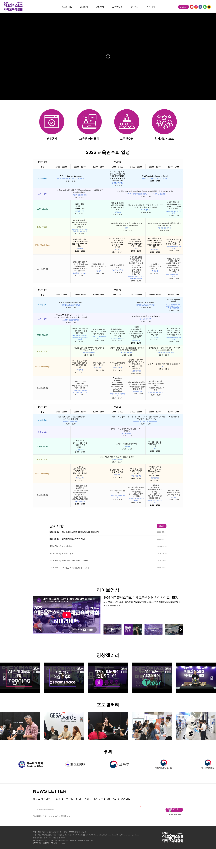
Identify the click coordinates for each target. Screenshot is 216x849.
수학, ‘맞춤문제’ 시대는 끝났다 (98, 364)
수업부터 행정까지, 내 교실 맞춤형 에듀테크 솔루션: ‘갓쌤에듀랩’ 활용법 (127, 349)
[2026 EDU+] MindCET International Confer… (70, 561)
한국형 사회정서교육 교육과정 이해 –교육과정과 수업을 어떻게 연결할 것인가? (136, 332)
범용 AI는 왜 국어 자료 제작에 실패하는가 (164, 364)
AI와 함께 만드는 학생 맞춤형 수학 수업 (155, 444)
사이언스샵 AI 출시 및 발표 (117, 364)
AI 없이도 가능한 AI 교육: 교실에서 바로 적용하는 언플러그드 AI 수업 (126, 224)
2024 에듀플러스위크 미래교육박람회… (20, 677)
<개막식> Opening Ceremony (70, 176)
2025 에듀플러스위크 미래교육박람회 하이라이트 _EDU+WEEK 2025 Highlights (143, 597)
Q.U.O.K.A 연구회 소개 (117, 266)
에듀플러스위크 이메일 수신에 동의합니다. (53, 816)
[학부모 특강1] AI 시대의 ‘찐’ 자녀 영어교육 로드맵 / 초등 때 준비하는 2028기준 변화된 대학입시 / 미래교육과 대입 (145, 418)
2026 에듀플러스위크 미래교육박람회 (20, 726)
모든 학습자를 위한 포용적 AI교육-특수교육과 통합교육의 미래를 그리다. (145, 191)
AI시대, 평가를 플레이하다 (126, 444)
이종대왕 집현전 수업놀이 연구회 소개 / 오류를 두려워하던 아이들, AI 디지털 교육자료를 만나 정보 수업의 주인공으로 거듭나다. (136, 265)
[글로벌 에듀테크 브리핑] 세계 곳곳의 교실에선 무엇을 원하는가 (80, 223)
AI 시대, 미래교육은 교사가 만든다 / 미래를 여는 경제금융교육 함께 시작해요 (136, 491)
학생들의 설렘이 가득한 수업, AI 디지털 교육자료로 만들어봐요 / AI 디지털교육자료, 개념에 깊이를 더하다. (173, 265)
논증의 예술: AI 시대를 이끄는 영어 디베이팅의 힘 (98, 331)
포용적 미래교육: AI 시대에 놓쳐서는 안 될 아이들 (80, 331)
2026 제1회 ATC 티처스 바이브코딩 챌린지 (117, 457)
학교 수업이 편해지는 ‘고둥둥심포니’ (80, 206)
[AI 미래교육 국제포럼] (145, 302)
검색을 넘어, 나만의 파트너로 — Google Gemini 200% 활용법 (164, 349)
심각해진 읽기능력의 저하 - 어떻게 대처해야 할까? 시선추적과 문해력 (80, 471)
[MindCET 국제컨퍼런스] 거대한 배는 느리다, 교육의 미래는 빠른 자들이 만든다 (70, 316)
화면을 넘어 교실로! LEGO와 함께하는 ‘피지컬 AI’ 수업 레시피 (89, 349)
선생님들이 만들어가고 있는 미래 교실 (154, 266)
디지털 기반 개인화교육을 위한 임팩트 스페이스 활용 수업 (71, 418)
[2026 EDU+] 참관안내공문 (62, 553)
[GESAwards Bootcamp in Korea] (155, 176)
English (183, 7)
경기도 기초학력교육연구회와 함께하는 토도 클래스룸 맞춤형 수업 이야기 (145, 206)
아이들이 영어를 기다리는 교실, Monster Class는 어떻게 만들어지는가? (154, 471)
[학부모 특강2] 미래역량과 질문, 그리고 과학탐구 (126, 430)
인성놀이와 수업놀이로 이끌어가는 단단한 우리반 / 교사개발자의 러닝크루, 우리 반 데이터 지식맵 (155, 491)
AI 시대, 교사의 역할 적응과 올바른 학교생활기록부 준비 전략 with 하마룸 (117, 242)
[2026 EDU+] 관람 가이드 (61, 546)
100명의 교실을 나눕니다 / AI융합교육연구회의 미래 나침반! (80, 384)
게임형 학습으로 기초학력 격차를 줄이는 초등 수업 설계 (117, 206)
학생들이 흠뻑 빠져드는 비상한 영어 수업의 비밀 (173, 492)
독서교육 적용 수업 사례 (117, 491)
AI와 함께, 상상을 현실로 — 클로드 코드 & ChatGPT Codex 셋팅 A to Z (173, 331)
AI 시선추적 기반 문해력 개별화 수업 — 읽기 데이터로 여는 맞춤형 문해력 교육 (154, 242)
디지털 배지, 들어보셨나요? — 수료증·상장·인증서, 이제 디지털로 (136, 242)
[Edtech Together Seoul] (173, 301)
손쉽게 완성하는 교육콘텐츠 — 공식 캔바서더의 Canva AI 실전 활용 (173, 205)
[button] (181, 629)
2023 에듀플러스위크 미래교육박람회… (152, 677)
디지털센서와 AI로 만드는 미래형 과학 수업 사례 (154, 332)
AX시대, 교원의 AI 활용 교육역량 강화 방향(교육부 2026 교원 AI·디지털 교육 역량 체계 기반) (117, 176)
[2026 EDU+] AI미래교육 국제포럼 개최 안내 (69, 568)
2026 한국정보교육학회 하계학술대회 (145, 316)
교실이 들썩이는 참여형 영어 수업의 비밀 (98, 266)
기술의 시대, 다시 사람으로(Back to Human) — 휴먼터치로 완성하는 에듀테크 (80, 191)
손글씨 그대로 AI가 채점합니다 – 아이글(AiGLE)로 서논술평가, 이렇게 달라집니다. (136, 364)
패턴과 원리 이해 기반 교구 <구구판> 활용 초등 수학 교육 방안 (80, 242)
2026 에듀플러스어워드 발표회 (70, 302)
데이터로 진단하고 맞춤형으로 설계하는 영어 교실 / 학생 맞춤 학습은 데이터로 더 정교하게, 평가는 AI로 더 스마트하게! (80, 492)
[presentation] (4, 678)
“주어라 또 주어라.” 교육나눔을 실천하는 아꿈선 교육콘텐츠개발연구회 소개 (155, 385)
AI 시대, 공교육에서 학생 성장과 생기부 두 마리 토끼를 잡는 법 (80, 364)
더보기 (161, 526)
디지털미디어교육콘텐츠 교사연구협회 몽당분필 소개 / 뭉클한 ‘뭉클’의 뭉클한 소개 (137, 385)
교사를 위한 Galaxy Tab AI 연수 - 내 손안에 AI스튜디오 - (173, 242)
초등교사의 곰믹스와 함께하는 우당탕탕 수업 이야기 (80, 444)
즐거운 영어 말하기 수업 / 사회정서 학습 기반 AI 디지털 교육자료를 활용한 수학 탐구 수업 (80, 266)
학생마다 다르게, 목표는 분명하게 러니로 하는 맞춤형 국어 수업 (117, 332)
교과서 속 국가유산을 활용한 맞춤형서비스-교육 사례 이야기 (164, 224)
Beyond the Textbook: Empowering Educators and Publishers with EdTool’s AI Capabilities (117, 384)
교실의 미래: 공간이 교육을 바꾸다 (117, 471)
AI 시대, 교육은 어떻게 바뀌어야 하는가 (136, 471)
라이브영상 (108, 590)
